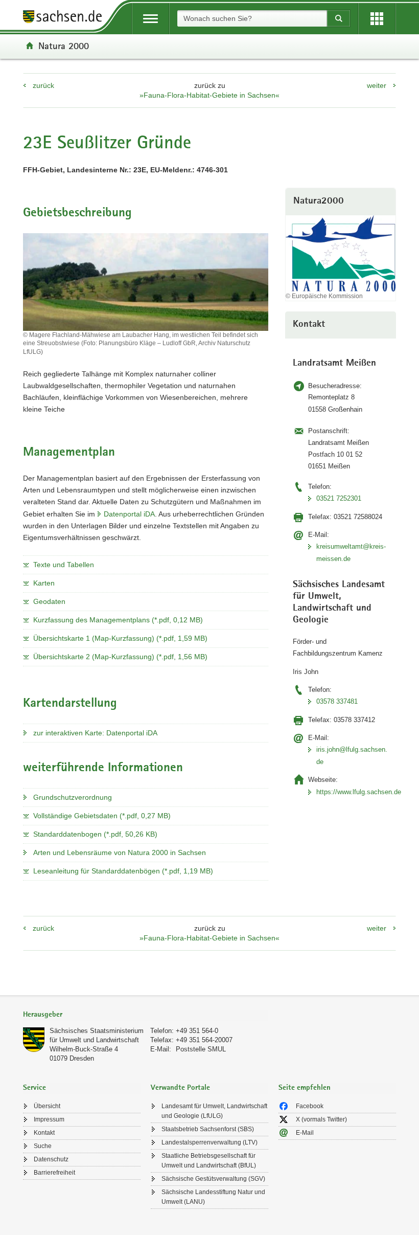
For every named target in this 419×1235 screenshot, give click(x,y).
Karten (44, 583)
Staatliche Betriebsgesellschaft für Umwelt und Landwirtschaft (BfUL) (208, 1160)
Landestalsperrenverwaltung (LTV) (209, 1142)
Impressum (49, 1119)
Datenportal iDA (129, 514)
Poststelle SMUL (201, 1049)
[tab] (145, 1015)
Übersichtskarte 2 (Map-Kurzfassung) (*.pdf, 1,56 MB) (120, 657)
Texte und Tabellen (63, 564)
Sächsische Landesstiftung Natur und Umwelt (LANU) (213, 1196)
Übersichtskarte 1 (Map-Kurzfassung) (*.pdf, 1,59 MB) (120, 638)
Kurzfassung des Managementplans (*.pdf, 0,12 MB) (118, 620)
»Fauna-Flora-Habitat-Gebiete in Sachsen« (209, 95)
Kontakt (44, 1132)
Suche (43, 1146)
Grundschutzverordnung (72, 797)
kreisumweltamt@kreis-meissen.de (351, 552)
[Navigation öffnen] (150, 18)
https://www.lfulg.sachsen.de (352, 792)
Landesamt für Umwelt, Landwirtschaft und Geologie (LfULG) (214, 1111)
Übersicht (47, 1106)
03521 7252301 (338, 498)
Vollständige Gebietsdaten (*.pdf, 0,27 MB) (102, 816)
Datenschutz (51, 1159)
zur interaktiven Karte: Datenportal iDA (95, 733)
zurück (43, 85)
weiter (376, 85)
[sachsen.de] (66, 18)
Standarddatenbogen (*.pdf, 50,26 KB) (95, 834)
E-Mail (305, 1132)
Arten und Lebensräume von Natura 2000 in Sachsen (119, 852)
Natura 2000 (63, 45)
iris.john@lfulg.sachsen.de (351, 755)
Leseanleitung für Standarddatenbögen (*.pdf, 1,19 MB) (123, 871)
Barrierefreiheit (54, 1172)
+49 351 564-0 (197, 1031)
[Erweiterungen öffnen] (377, 18)
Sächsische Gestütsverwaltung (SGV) (213, 1178)
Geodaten (49, 601)
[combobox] (252, 18)
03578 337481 (337, 701)
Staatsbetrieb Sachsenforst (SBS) (207, 1129)
